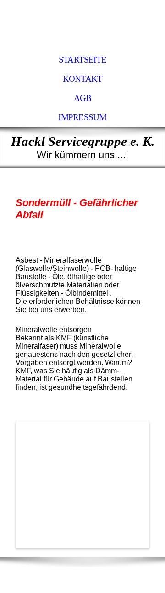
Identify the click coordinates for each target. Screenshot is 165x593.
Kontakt (83, 79)
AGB (83, 98)
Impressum (82, 117)
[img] (82, 25)
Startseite (82, 59)
